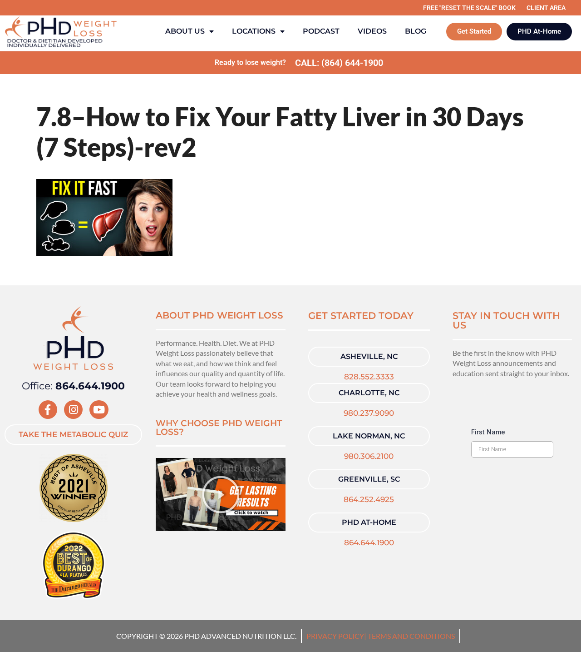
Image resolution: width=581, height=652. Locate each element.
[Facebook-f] (48, 409)
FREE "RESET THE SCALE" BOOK (469, 7)
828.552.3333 (369, 376)
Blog (415, 31)
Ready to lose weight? (250, 62)
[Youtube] (98, 409)
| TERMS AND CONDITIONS (409, 636)
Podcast (321, 31)
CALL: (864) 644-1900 (339, 62)
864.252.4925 (369, 499)
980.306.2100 (369, 456)
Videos (372, 31)
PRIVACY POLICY (335, 636)
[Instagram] (73, 409)
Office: (73, 386)
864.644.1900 (369, 542)
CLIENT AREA (546, 7)
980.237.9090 (369, 413)
